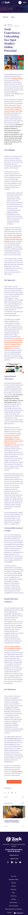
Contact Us (13, 896)
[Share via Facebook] (5, 792)
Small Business (7, 788)
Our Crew (13, 876)
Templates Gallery (13, 879)
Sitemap (13, 899)
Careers (13, 886)
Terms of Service (13, 906)
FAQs (13, 892)
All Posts (5, 17)
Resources (13, 889)
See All (22, 803)
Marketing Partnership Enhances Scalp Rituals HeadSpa (12, 821)
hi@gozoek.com (14, 855)
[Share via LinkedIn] (12, 792)
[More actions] (23, 25)
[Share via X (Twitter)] (8, 792)
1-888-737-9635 (14, 859)
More (12, 17)
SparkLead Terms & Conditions (13, 909)
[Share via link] (15, 792)
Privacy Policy (13, 902)
